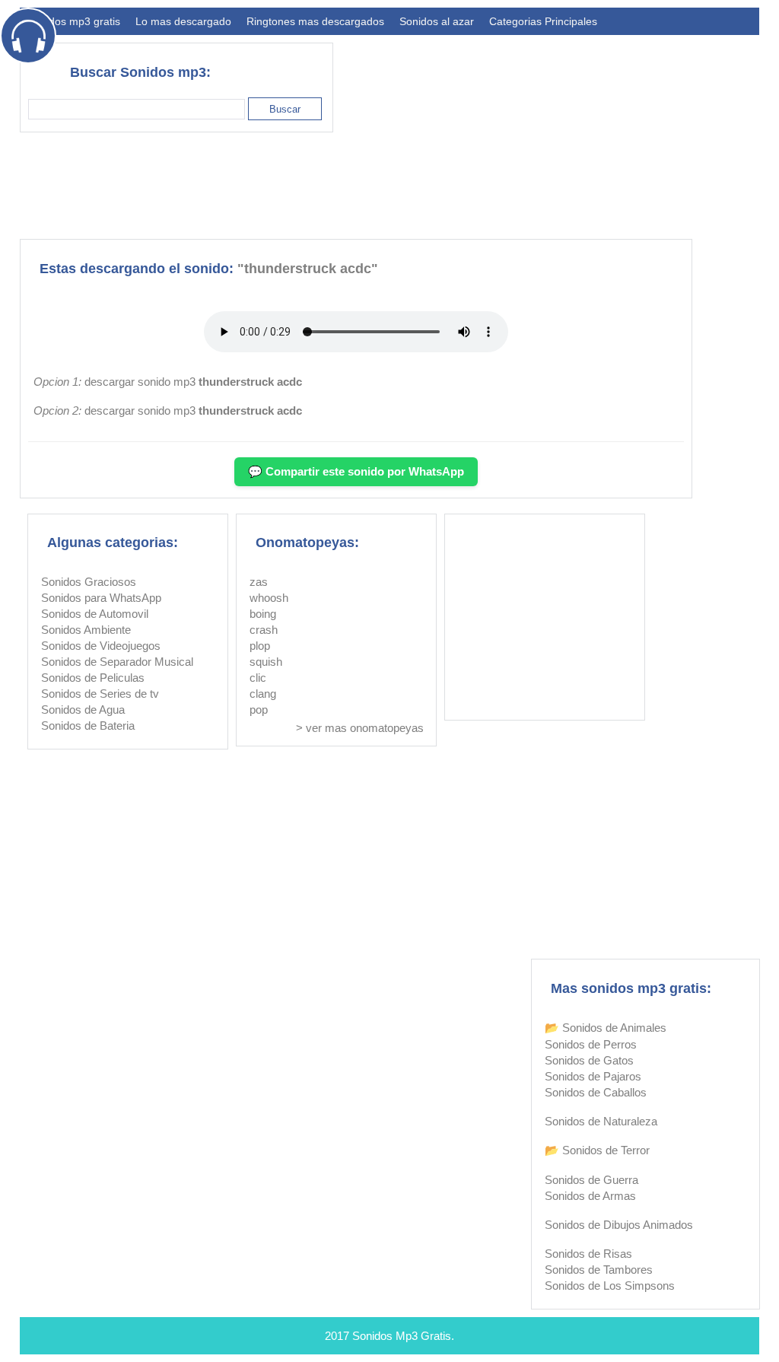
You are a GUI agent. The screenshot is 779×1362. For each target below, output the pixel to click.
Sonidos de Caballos (596, 1092)
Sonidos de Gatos (589, 1060)
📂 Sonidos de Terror (597, 1150)
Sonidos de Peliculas (93, 677)
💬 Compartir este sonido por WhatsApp (356, 471)
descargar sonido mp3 (193, 381)
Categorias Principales (543, 21)
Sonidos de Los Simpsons (610, 1285)
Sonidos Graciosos (88, 581)
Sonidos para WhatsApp (101, 597)
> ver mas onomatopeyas (360, 727)
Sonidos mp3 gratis (73, 21)
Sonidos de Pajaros (593, 1076)
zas (259, 581)
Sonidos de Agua (83, 709)
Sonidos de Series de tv (100, 693)
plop (260, 645)
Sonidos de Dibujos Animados (619, 1224)
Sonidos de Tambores (599, 1269)
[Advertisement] (482, 185)
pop (259, 709)
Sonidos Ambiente (86, 629)
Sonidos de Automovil (94, 613)
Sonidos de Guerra (591, 1179)
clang (263, 693)
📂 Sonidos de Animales (605, 1027)
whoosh (269, 597)
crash (264, 629)
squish (266, 661)
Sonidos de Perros (591, 1044)
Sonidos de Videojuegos (101, 645)
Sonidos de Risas (588, 1253)
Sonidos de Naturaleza (601, 1121)
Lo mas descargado (183, 21)
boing (263, 613)
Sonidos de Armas (590, 1195)
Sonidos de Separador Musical (117, 661)
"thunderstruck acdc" (307, 268)
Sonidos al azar (436, 21)
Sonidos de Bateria (88, 725)
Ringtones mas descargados (315, 21)
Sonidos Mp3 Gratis (401, 1335)
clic (258, 677)
